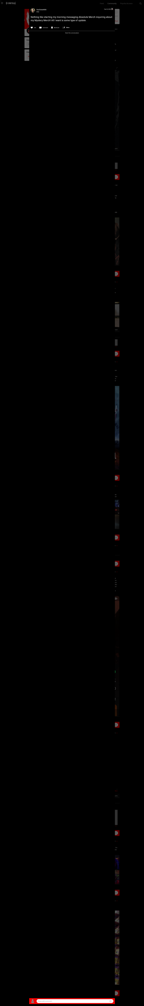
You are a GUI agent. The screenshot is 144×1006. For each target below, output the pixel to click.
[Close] (112, 9)
